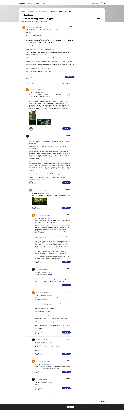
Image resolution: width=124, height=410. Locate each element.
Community (30, 3)
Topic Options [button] (97, 18)
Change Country (79, 407)
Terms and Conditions (41, 407)
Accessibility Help (26, 407)
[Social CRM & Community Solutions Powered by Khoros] (103, 401)
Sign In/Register (95, 3)
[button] (71, 27)
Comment (69, 76)
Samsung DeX (55, 29)
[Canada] (22, 3)
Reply (66, 128)
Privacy (53, 407)
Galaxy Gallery (38, 3)
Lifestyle (44, 3)
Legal (60, 407)
